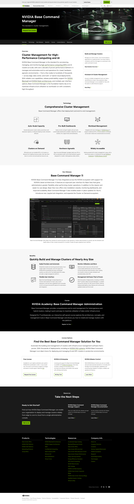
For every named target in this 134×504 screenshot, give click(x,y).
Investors (93, 446)
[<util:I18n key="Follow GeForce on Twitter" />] (106, 487)
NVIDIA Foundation (96, 451)
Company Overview (96, 444)
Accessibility (55, 498)
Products (58, 6)
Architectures (75, 6)
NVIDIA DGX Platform (27, 444)
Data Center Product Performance (77, 454)
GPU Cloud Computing (74, 461)
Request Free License (30, 374)
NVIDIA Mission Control (101, 156)
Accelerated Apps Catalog (75, 441)
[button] (104, 6)
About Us (93, 441)
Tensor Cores (48, 459)
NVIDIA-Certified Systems (75, 468)
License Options (61, 42)
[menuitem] (38, 5)
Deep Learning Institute (74, 456)
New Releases (39, 42)
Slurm (98, 130)
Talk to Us (26, 423)
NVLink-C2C (48, 454)
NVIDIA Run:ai (105, 130)
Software (66, 6)
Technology (31, 42)
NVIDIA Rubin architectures (42, 81)
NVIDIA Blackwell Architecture (53, 441)
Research (93, 454)
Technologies (85, 6)
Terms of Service (46, 498)
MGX (46, 446)
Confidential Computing (51, 449)
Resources (69, 42)
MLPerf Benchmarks (73, 464)
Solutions (50, 6)
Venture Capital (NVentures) (98, 449)
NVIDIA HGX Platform (27, 446)
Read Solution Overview (91, 66)
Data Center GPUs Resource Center (77, 451)
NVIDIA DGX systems (77, 348)
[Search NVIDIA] (102, 5)
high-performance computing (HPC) (54, 65)
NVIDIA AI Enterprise (67, 364)
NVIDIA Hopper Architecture (52, 444)
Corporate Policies (64, 498)
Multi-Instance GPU (50, 451)
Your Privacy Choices (35, 498)
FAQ (43, 368)
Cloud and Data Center (38, 6)
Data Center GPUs (27, 441)
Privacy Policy (25, 498)
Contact (83, 498)
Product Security (75, 498)
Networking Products (27, 449)
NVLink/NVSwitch (49, 456)
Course (53, 42)
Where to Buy (71, 480)
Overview (24, 42)
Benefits (47, 42)
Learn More (89, 374)
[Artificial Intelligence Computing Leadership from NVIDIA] (26, 5)
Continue (106, 2)
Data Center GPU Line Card (75, 449)
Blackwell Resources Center (75, 444)
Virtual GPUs (25, 451)
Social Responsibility (96, 456)
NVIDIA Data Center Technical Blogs (77, 475)
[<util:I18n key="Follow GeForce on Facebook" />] (101, 487)
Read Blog (87, 87)
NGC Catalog (71, 466)
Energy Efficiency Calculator (75, 459)
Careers (93, 461)
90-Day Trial (58, 374)
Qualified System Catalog (74, 478)
